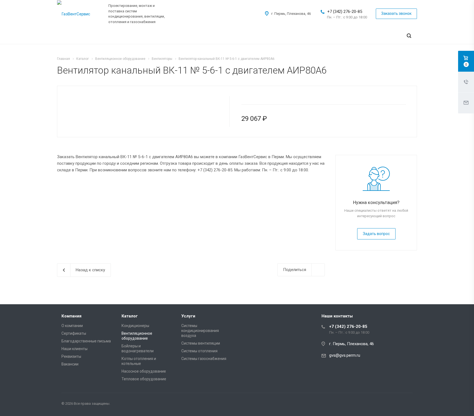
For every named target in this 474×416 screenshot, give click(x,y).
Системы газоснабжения (203, 358)
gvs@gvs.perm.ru (344, 355)
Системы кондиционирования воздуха (200, 330)
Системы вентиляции (200, 343)
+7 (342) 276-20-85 (344, 11)
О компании (72, 325)
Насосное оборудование (144, 371)
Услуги (188, 316)
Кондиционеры (135, 325)
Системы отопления (199, 351)
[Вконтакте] (407, 404)
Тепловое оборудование (144, 379)
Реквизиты (71, 356)
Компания (71, 316)
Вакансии (69, 364)
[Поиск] (409, 36)
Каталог (130, 316)
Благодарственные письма (86, 341)
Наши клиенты (74, 349)
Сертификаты (73, 333)
